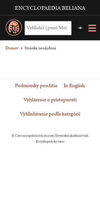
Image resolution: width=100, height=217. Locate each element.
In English (74, 85)
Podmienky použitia (36, 85)
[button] (80, 28)
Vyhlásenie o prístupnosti (50, 99)
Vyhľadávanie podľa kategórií (50, 114)
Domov (12, 48)
